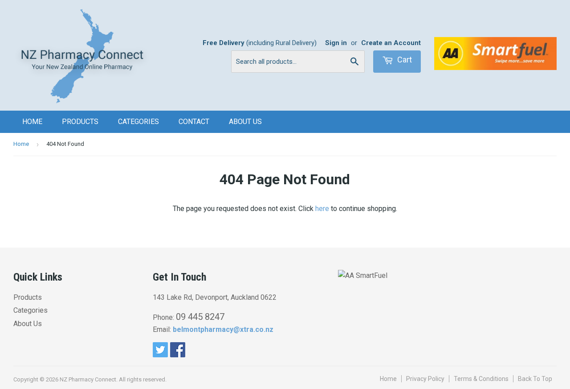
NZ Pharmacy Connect (88, 379)
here (322, 208)
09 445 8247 (200, 316)
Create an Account (391, 43)
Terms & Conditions (481, 378)
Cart (403, 59)
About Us (245, 121)
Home (32, 121)
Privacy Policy (425, 378)
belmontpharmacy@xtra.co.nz (223, 329)
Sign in (336, 43)
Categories (138, 121)
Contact (194, 121)
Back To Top (535, 378)
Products (80, 121)
